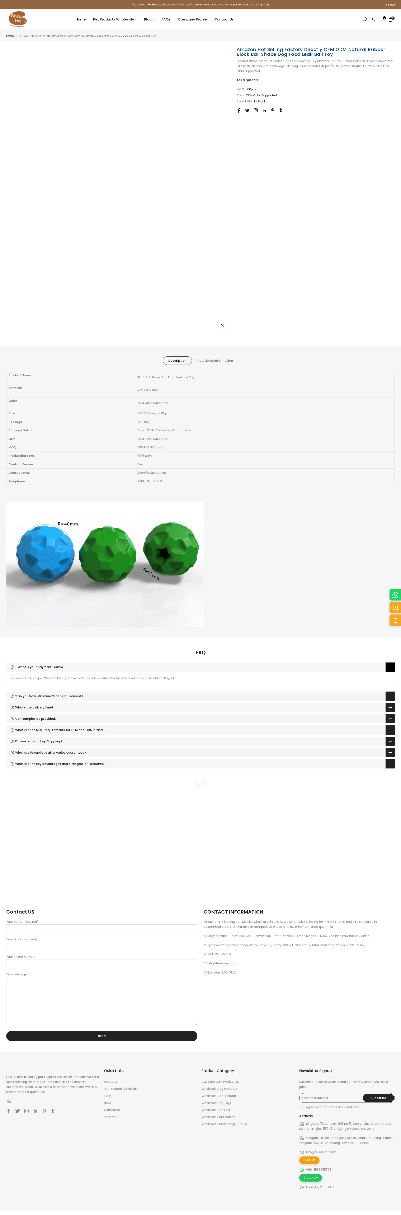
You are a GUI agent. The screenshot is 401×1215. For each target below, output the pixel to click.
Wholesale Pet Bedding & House (225, 1124)
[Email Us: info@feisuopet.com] (395, 607)
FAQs (166, 19)
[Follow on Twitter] (247, 110)
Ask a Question (248, 80)
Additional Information (215, 361)
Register (110, 1117)
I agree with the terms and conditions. (332, 1107)
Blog (148, 19)
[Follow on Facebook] (239, 110)
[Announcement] (200, 5)
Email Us (309, 1160)
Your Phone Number (21, 957)
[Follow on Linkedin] (264, 110)
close (12, 5)
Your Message (16, 974)
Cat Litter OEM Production (220, 1082)
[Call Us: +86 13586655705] (395, 620)
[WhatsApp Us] (395, 595)
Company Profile (192, 19)
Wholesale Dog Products (219, 1089)
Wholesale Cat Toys (216, 1110)
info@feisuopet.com (321, 1152)
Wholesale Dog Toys (216, 1103)
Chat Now (310, 1177)
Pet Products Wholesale (113, 19)
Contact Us (224, 19)
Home (81, 19)
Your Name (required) (22, 922)
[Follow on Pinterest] (273, 110)
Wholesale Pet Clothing (218, 1117)
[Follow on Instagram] (256, 110)
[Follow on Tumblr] (281, 110)
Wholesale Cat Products (219, 1096)
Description (177, 361)
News (108, 1103)
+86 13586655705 (318, 1170)
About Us (110, 1082)
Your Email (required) (21, 939)
